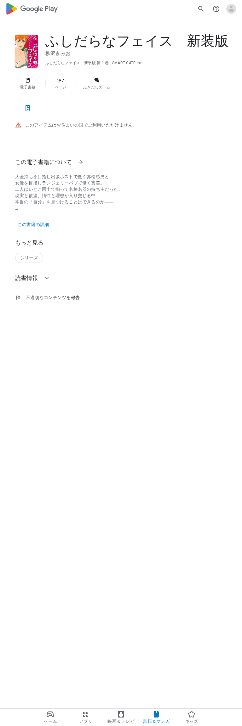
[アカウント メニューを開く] (231, 8)
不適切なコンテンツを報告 (47, 297)
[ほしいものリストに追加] (27, 108)
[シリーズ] (29, 258)
